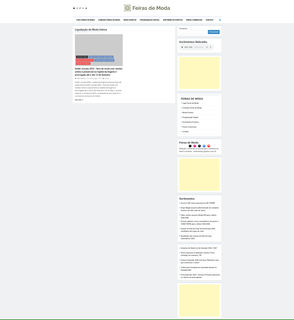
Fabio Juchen (81, 78)
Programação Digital (150, 20)
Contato (209, 20)
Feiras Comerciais (194, 20)
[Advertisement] (199, 73)
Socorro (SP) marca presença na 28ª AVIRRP (198, 203)
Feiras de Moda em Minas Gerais (101, 57)
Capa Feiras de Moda (85, 20)
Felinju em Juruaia (83, 64)
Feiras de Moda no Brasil (104, 60)
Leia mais (78, 100)
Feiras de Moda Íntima (85, 60)
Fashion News (82, 57)
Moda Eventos (130, 20)
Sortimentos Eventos (173, 20)
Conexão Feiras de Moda (109, 20)
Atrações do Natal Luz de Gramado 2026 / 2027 (199, 248)
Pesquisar (183, 28)
